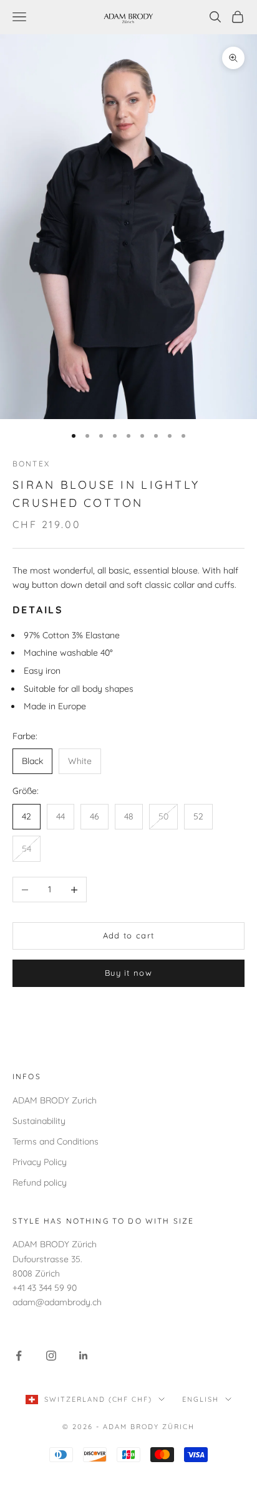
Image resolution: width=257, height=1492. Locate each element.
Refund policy (39, 1182)
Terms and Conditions (55, 1141)
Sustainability (38, 1120)
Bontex (31, 463)
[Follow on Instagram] (51, 1355)
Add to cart (128, 935)
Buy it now (128, 973)
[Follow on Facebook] (18, 1355)
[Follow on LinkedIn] (83, 1355)
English (200, 1399)
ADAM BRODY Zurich (54, 1100)
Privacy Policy (39, 1162)
